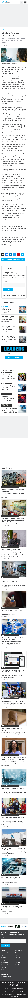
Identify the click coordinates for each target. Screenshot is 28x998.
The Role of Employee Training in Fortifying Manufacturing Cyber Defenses (9, 387)
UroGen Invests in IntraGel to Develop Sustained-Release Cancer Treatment (12, 789)
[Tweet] (14, 254)
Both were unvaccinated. (8, 614)
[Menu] (25, 2)
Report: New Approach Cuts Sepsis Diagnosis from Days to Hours (8, 328)
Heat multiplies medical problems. (10, 523)
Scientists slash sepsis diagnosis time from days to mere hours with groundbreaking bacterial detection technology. (13, 554)
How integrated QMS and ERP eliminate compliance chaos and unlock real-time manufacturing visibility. (12, 675)
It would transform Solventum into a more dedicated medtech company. (12, 881)
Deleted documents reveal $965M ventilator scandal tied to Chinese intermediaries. (13, 586)
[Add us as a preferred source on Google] (22, 254)
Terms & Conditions (19, 990)
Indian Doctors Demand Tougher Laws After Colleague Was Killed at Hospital (9, 376)
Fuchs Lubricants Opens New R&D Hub (12, 701)
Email (2, 938)
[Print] (2, 254)
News (3, 29)
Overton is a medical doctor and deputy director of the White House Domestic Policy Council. (13, 822)
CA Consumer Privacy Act (11, 992)
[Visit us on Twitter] (17, 985)
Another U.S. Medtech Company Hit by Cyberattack (12, 490)
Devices (4, 577)
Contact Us (14, 988)
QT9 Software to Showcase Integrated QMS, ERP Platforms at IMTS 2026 (12, 671)
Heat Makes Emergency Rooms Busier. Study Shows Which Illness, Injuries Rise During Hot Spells (8, 318)
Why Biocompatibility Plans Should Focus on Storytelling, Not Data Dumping (9, 309)
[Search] (21, 2)
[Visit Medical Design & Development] (3, 926)
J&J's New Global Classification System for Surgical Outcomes (12, 638)
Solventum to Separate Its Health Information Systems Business (11, 878)
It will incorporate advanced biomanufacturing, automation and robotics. (13, 852)
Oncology (5, 785)
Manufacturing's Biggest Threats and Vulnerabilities (8, 398)
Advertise (20, 988)
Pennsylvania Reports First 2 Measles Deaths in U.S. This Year (12, 611)
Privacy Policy (9, 990)
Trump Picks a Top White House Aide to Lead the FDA (12, 818)
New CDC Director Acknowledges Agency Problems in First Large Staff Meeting (13, 758)
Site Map (22, 992)
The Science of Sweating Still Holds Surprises (11, 729)
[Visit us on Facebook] (13, 985)
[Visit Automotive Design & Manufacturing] (24, 926)
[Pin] (18, 254)
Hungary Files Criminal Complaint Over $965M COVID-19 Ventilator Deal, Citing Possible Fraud (8, 338)
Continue (8, 289)
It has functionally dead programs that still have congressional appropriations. (12, 762)
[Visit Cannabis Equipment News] (17, 926)
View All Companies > (14, 357)
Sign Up (5, 945)
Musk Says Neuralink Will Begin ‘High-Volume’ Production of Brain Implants (9, 410)
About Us (7, 988)
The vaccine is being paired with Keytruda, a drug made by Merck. (13, 910)
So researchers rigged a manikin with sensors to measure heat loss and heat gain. (13, 733)
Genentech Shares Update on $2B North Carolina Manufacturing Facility (13, 849)
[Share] (6, 254)
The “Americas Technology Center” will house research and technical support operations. (13, 704)
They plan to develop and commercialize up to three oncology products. (13, 793)
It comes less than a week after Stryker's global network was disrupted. (12, 494)
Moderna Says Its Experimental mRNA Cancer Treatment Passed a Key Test (12, 907)
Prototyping (5, 546)
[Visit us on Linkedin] (10, 985)
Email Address (7, 282)
